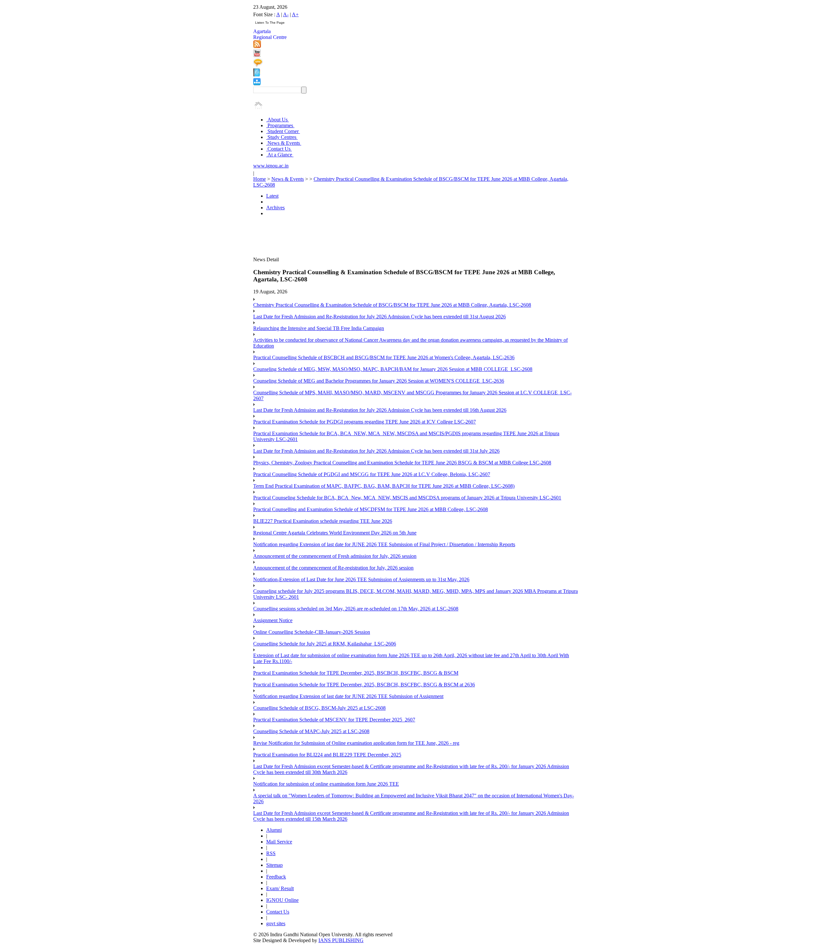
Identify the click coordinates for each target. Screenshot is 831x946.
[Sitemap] (257, 83)
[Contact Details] (256, 75)
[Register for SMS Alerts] (258, 65)
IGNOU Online (282, 900)
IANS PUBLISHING (341, 940)
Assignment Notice (272, 620)
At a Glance (279, 154)
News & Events (283, 143)
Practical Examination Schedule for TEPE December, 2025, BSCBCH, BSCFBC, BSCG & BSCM (355, 673)
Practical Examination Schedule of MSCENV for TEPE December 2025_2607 (334, 719)
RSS (271, 853)
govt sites (275, 923)
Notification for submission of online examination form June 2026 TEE (326, 784)
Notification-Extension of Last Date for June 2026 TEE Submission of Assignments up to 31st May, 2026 (361, 579)
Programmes (280, 125)
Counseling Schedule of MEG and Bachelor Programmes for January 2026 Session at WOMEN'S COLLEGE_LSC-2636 (378, 381)
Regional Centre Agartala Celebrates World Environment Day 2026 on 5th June (334, 532)
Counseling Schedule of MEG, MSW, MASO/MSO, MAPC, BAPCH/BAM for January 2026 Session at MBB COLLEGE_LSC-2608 (392, 369)
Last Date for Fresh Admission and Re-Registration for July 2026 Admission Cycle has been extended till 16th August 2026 (379, 410)
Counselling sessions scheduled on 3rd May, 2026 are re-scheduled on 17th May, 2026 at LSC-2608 (355, 608)
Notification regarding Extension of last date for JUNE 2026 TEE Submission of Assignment (348, 696)
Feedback (276, 876)
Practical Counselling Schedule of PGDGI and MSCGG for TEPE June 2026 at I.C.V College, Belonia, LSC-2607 (371, 474)
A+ (295, 14)
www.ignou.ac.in (271, 165)
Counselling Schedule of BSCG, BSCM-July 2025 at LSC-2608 (319, 708)
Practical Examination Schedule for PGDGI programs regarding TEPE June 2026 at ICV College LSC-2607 (364, 421)
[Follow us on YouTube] (257, 55)
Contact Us (279, 149)
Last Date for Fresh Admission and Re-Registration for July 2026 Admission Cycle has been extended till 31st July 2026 (376, 451)
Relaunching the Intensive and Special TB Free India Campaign (318, 328)
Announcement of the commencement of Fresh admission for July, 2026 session (334, 556)
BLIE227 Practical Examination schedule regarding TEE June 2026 (322, 521)
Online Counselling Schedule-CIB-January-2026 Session (311, 632)
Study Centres (282, 137)
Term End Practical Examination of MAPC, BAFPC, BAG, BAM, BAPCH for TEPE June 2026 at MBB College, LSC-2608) (384, 486)
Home (259, 179)
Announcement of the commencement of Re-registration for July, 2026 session (333, 568)
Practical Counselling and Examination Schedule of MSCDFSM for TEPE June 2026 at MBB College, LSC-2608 (370, 509)
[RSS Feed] (257, 46)
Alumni (274, 830)
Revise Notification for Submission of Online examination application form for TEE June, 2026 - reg (356, 743)
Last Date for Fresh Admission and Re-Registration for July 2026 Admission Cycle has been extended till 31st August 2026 (379, 316)
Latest (272, 196)
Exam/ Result (280, 888)
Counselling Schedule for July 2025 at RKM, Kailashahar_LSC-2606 (324, 643)
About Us (277, 119)
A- (286, 14)
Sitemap (274, 865)
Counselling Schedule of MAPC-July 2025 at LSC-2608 (311, 731)
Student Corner (283, 131)
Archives (275, 207)
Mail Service (279, 841)
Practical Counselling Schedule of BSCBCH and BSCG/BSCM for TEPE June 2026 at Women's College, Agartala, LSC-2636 (384, 357)
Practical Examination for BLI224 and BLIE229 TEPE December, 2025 (327, 754)
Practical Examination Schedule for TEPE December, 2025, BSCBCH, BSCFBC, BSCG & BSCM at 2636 (364, 684)
